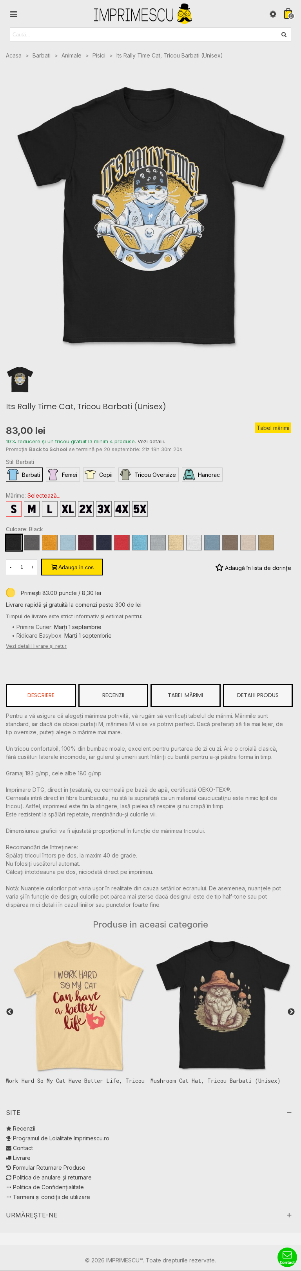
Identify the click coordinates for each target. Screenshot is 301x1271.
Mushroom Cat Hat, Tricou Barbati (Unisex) (174, 1080)
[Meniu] (13, 13)
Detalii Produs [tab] (258, 695)
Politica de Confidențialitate (48, 1187)
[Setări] (272, 13)
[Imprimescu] (143, 14)
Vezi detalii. (151, 441)
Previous (10, 1012)
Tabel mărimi (273, 427)
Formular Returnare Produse (49, 1167)
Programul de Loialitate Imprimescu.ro (61, 1138)
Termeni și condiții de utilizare (51, 1197)
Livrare (22, 1157)
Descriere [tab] (40, 695)
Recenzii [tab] (113, 695)
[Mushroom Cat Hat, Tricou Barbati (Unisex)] (181, 1004)
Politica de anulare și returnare (52, 1177)
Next (291, 1012)
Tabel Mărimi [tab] (185, 695)
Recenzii (24, 1128)
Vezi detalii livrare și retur (36, 646)
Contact (23, 1148)
